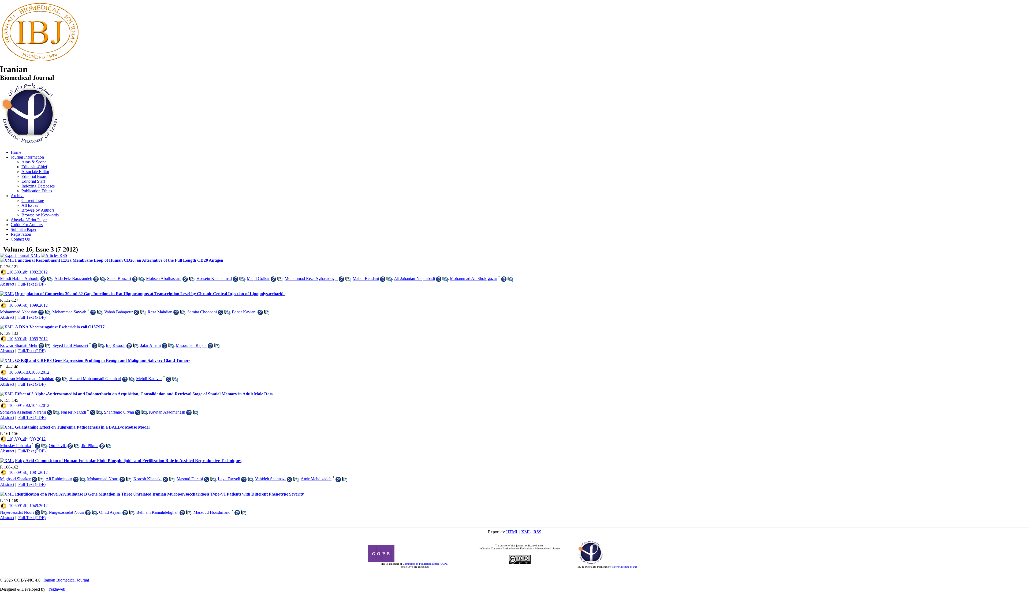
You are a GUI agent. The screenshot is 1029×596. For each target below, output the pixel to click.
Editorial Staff (33, 181)
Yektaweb (56, 589)
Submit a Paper (23, 229)
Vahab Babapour (118, 312)
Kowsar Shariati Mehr (19, 345)
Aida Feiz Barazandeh (73, 278)
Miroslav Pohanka (15, 445)
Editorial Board (34, 176)
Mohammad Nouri (102, 479)
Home (16, 152)
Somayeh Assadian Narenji (23, 412)
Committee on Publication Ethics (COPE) (425, 563)
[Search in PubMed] (49, 279)
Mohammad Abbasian (18, 312)
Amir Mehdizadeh (316, 479)
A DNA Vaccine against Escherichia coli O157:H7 (60, 327)
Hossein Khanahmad (214, 278)
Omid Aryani (110, 512)
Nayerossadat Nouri (17, 512)
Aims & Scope (33, 162)
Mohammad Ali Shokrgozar (473, 278)
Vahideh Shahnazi (270, 479)
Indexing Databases (38, 186)
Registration (21, 234)
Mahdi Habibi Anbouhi (19, 278)
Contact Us (20, 239)
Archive (17, 195)
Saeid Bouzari (119, 278)
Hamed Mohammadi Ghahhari (95, 378)
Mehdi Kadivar (149, 378)
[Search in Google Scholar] (43, 279)
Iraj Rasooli (115, 345)
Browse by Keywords (40, 215)
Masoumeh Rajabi (191, 345)
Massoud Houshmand (211, 512)
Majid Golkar (258, 278)
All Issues (29, 205)
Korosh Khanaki (147, 479)
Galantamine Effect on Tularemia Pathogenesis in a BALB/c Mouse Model (82, 427)
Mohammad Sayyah (69, 312)
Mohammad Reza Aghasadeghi (311, 278)
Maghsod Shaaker (15, 479)
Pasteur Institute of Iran (624, 566)
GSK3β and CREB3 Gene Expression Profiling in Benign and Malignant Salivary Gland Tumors (102, 360)
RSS (537, 532)
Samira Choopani (202, 312)
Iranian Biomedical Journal (66, 580)
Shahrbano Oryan (119, 412)
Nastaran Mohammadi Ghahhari (27, 378)
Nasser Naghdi (73, 412)
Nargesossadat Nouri (66, 512)
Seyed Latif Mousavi (70, 345)
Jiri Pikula (89, 445)
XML (526, 532)
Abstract (7, 284)
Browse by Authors (37, 210)
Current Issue (32, 200)
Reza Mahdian (160, 312)
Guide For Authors (27, 224)
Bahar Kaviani (244, 312)
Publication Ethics (36, 191)
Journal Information (27, 157)
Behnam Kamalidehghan (157, 512)
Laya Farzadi (229, 479)
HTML (512, 532)
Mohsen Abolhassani (163, 278)
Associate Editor (35, 171)
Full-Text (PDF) (32, 284)
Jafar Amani (150, 345)
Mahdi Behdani (366, 278)
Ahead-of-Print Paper (29, 220)
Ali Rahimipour (59, 479)
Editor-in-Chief (34, 166)
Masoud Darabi (190, 479)
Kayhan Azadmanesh (167, 412)
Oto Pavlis (57, 445)
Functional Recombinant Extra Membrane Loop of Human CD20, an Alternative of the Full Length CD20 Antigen (119, 260)
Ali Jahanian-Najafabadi (414, 278)
